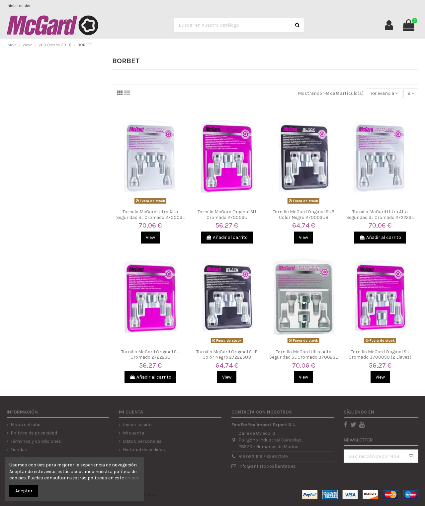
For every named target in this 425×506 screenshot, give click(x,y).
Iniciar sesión (19, 5)
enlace (132, 478)
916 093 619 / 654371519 (263, 456)
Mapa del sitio (26, 424)
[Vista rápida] (150, 203)
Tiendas (19, 449)
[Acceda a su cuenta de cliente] (389, 25)
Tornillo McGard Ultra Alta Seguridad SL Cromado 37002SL (303, 354)
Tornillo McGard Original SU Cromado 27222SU (150, 354)
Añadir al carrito (230, 237)
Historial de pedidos (144, 449)
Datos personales (142, 441)
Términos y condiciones (36, 441)
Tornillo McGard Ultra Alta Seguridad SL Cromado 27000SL (150, 214)
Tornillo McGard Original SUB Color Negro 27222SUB (227, 354)
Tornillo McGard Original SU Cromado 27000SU (227, 214)
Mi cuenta (133, 433)
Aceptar (24, 491)
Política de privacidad (34, 433)
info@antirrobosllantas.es (267, 466)
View (150, 237)
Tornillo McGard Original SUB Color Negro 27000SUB (303, 214)
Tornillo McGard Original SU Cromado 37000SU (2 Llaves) (380, 354)
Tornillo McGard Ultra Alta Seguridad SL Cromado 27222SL (380, 214)
